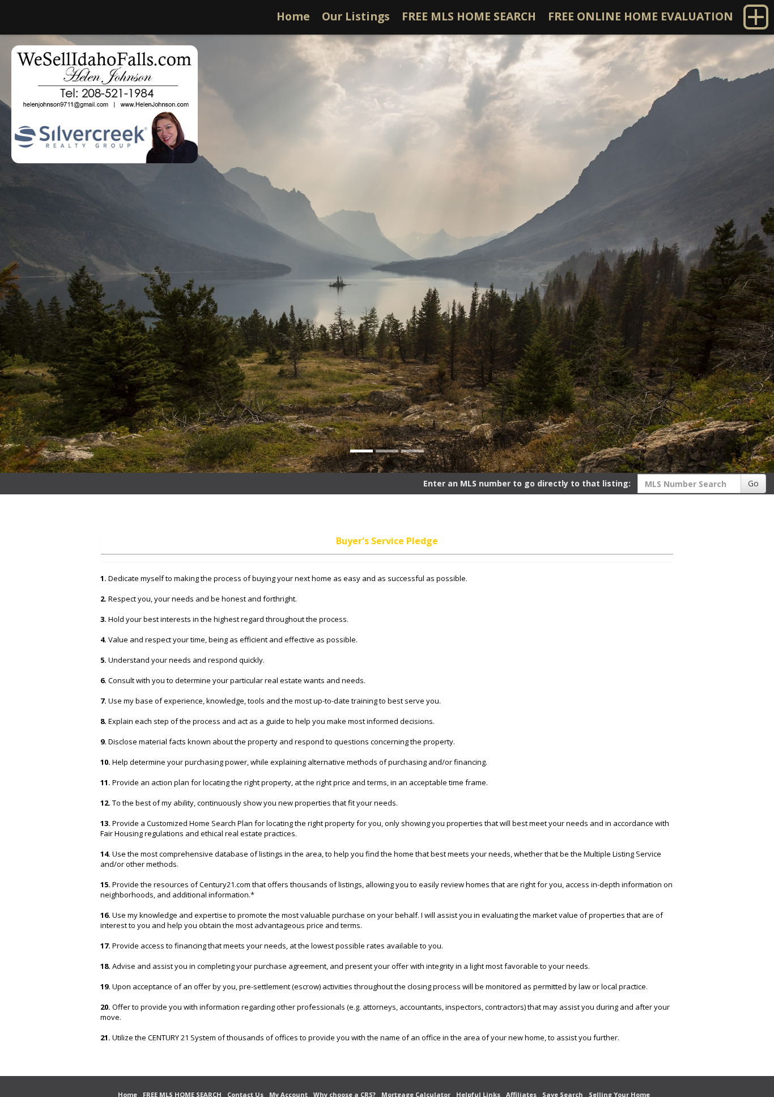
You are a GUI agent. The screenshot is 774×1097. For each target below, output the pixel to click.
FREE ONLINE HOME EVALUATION (640, 16)
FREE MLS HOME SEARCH (469, 16)
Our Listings (356, 16)
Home (293, 16)
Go (753, 483)
